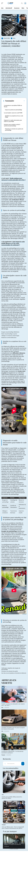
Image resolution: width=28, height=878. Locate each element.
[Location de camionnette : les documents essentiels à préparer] (14, 741)
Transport (3, 755)
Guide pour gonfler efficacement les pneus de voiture (12, 797)
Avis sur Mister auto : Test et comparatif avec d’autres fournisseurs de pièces (13, 827)
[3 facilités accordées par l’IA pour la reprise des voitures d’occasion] (14, 718)
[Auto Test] (10, 3)
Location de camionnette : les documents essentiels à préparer (12, 752)
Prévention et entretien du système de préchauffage (14, 129)
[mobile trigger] (2, 3)
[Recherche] (22, 3)
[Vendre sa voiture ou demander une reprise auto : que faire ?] (14, 694)
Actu (14, 38)
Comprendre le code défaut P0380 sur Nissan (13, 106)
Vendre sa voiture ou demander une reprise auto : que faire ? (13, 704)
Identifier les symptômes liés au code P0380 (14, 116)
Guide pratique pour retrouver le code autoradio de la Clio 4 (13, 179)
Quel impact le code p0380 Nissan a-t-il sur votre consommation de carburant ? (13, 243)
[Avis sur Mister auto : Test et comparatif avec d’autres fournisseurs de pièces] (14, 812)
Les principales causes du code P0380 (13, 113)
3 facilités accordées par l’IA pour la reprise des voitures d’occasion (13, 728)
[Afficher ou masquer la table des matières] (19, 101)
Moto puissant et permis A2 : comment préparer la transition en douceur (14, 843)
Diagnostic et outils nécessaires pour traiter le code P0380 (13, 120)
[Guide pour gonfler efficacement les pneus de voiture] (14, 782)
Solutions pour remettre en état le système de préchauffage (12, 125)
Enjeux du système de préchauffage (13, 110)
